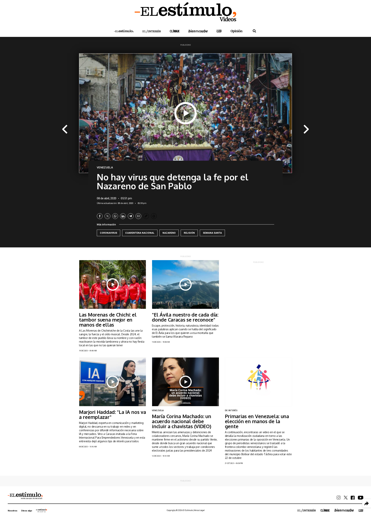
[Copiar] (146, 216)
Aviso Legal (199, 510)
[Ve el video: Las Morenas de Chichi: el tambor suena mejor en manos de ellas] (112, 284)
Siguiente (306, 129)
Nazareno (169, 233)
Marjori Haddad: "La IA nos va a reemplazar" (112, 414)
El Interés (151, 31)
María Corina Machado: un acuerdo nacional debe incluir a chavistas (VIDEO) (181, 421)
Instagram (339, 498)
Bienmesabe (198, 31)
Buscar (254, 31)
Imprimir (154, 216)
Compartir (366, 503)
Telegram (131, 216)
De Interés (231, 410)
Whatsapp (115, 216)
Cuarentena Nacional (139, 233)
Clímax (325, 510)
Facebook (100, 216)
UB (219, 31)
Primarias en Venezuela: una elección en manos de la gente (257, 421)
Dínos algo (26, 510)
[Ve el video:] (185, 284)
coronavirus (108, 233)
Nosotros (12, 510)
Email (138, 216)
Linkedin (123, 216)
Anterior (64, 129)
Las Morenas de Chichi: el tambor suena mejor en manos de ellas (108, 320)
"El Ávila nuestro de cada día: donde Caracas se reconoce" (185, 317)
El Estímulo (124, 30)
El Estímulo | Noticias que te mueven (25, 496)
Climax (175, 30)
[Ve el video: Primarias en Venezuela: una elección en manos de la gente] (258, 381)
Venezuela (105, 167)
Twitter (107, 216)
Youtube (360, 498)
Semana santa (212, 233)
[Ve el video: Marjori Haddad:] (112, 381)
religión (189, 233)
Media (41, 510)
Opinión (237, 31)
